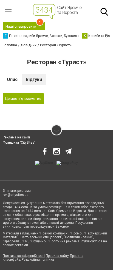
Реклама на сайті (16, 137)
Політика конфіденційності (24, 256)
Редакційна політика (38, 260)
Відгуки (34, 79)
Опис (12, 79)
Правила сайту (57, 256)
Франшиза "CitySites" (19, 142)
